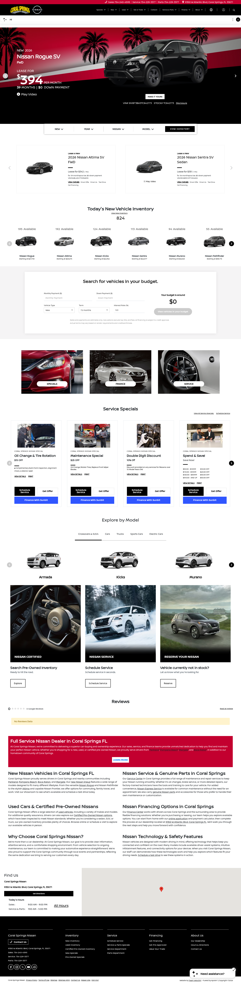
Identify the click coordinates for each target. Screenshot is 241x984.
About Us (197, 935)
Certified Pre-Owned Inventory (80, 949)
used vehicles (65, 811)
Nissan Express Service (149, 788)
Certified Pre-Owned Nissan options (93, 815)
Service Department (116, 949)
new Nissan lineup (80, 781)
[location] (183, 2)
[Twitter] (22, 967)
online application (178, 818)
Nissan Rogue (86, 785)
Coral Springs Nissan (16, 980)
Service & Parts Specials (118, 945)
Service (112, 935)
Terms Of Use (43, 980)
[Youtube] (28, 967)
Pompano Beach (169, 749)
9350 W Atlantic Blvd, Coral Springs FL (186, 821)
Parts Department (116, 953)
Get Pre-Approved (157, 945)
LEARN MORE (120, 759)
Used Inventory (72, 945)
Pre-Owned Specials (74, 957)
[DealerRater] (34, 967)
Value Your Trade (157, 949)
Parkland (154, 749)
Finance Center (135, 811)
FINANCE (120, 383)
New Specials (71, 953)
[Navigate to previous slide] (2, 76)
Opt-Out (95, 980)
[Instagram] (17, 967)
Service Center (135, 778)
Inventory (72, 935)
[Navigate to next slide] (239, 76)
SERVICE (189, 383)
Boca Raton (200, 749)
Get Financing (155, 941)
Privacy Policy (31, 980)
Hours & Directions (200, 945)
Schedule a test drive (149, 855)
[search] (234, 10)
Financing (156, 935)
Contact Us (19, 942)
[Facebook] (11, 967)
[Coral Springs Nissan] (27, 9)
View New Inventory (119, 213)
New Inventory (72, 941)
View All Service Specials (204, 413)
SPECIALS (52, 383)
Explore (18, 683)
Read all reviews (226, 708)
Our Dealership (198, 941)
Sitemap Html (64, 980)
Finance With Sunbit (36, 500)
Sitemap (53, 980)
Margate (183, 749)
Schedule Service (223, 413)
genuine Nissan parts (164, 791)
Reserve (168, 683)
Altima (26, 788)
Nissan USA (85, 980)
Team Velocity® (195, 980)
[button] (161, 889)
